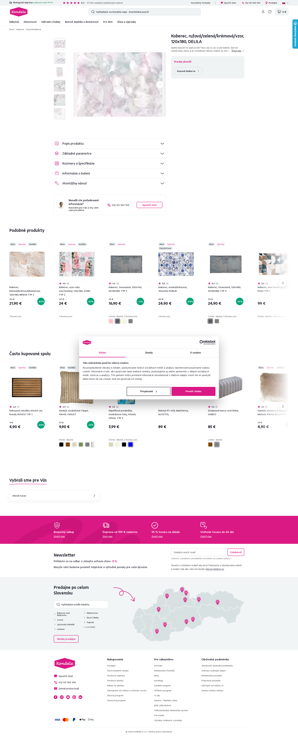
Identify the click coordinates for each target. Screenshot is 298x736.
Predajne (273, 3)
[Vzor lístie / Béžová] (117, 444)
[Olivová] (80, 444)
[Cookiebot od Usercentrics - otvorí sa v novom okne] (201, 342)
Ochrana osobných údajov (213, 670)
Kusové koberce (34, 29)
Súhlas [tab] (102, 352)
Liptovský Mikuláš (65, 624)
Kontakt (158, 665)
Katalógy (158, 680)
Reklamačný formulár (164, 670)
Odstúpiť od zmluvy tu (212, 685)
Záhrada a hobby (50, 21)
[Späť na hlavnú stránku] (18, 12)
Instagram (62, 697)
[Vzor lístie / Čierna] (124, 444)
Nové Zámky (93, 618)
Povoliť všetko (193, 391)
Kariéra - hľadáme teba (165, 700)
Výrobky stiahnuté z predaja (168, 720)
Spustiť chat (230, 3)
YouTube (68, 697)
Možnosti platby (115, 680)
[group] (119, 84)
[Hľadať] (92, 12)
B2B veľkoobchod (162, 705)
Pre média (159, 715)
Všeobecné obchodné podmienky (217, 665)
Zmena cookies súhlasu (212, 690)
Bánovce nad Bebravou (63, 614)
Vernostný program (116, 700)
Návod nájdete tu (215, 569)
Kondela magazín (162, 685)
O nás (157, 695)
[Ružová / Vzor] (110, 321)
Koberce (20, 29)
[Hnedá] (67, 444)
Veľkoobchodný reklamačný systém (171, 710)
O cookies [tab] (195, 352)
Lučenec (61, 629)
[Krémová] (74, 444)
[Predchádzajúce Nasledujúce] (27, 264)
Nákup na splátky (115, 685)
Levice (60, 620)
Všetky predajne (66, 638)
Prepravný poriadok (210, 680)
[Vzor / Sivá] (130, 321)
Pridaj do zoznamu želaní (43, 244)
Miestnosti (30, 21)
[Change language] (285, 3)
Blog (156, 675)
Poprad (90, 622)
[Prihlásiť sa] (263, 12)
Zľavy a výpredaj (126, 21)
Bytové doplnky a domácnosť (82, 21)
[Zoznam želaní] (270, 12)
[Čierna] (61, 444)
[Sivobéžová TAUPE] (93, 444)
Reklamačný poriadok (211, 675)
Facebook (55, 697)
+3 (59, 114)
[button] (110, 143)
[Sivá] (87, 444)
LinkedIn (80, 697)
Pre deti (108, 21)
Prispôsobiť (146, 391)
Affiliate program (163, 690)
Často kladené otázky (118, 670)
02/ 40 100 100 (252, 3)
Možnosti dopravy (116, 675)
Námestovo (92, 613)
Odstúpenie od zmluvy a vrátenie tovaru (127, 690)
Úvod (11, 29)
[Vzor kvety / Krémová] (110, 444)
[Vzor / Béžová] (124, 321)
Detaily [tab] (149, 352)
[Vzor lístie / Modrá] (130, 444)
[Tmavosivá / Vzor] (117, 321)
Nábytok (14, 21)
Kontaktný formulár (200, 3)
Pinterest (74, 697)
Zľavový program (115, 695)
